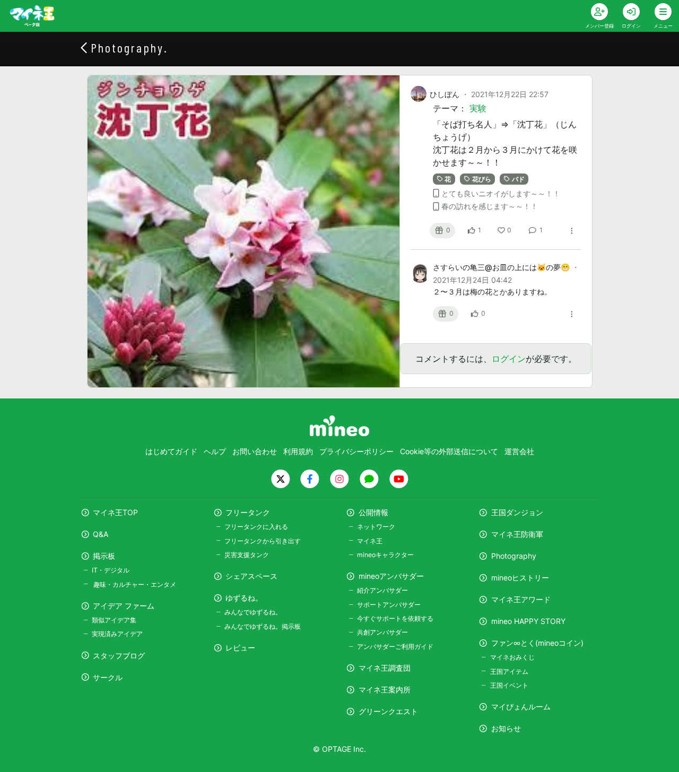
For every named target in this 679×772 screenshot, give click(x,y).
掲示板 (104, 555)
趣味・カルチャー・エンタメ (134, 584)
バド (518, 179)
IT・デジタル (110, 570)
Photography (513, 555)
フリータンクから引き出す (262, 541)
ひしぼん (444, 94)
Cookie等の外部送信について (449, 451)
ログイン (509, 358)
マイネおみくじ (512, 657)
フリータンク (247, 512)
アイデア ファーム (123, 605)
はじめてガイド (171, 451)
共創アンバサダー (382, 632)
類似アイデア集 (114, 620)
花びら (481, 179)
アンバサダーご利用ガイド (395, 646)
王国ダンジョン (517, 512)
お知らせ (506, 728)
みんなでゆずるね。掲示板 (262, 626)
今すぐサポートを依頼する (395, 618)
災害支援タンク (246, 555)
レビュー (240, 647)
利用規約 (298, 451)
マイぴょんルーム (521, 706)
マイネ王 (369, 541)
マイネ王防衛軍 (517, 534)
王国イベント (509, 685)
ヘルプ (215, 451)
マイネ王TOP (115, 512)
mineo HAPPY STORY (528, 621)
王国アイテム (509, 671)
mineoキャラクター (385, 555)
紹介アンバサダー (382, 590)
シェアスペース (251, 575)
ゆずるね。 (244, 597)
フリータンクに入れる (256, 527)
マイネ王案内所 (385, 689)
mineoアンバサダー (391, 575)
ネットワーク (376, 527)
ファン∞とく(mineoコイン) (537, 642)
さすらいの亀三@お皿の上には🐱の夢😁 (502, 267)
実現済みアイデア (117, 634)
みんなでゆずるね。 (253, 612)
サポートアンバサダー (389, 605)
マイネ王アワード (521, 599)
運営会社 (519, 451)
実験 (477, 108)
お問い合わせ (254, 451)
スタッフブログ (119, 655)
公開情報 (373, 512)
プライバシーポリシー (356, 451)
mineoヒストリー (520, 577)
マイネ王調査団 (385, 667)
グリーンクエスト (388, 711)
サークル (108, 677)
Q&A (100, 534)
